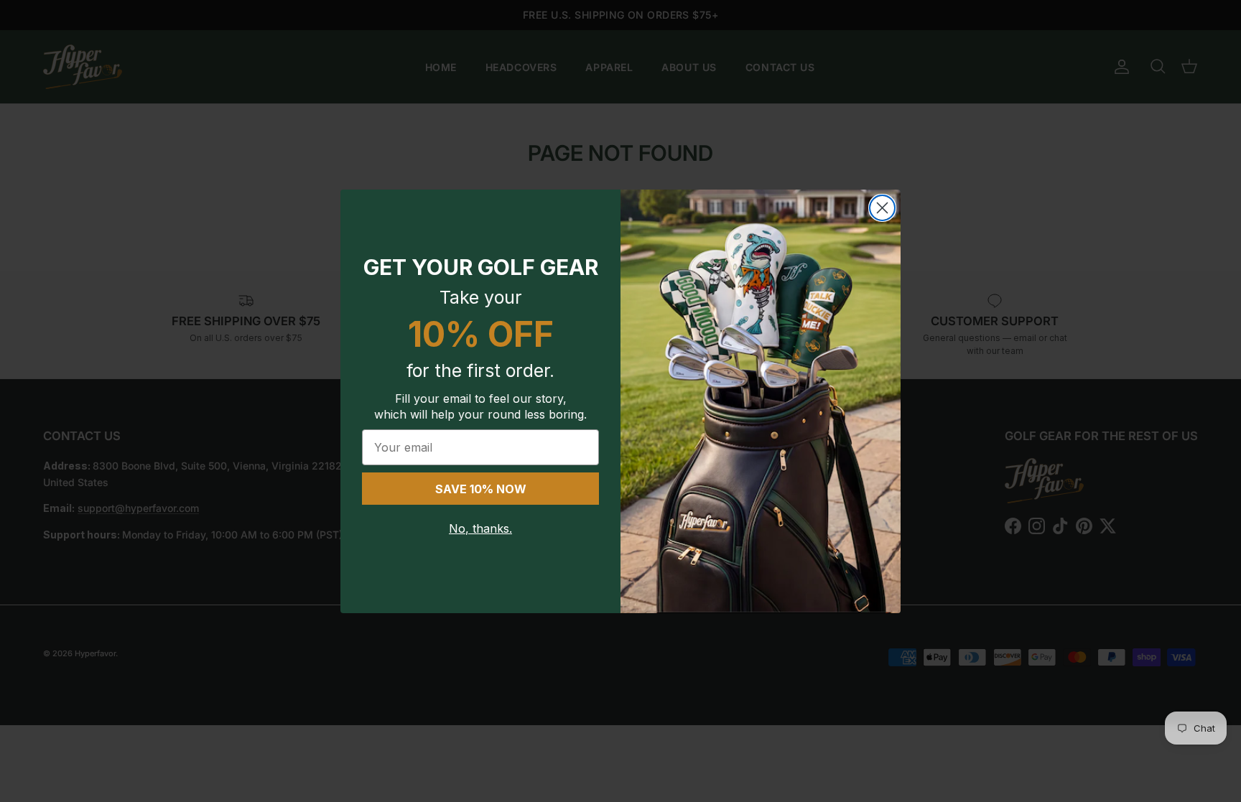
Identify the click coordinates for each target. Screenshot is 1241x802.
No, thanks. (480, 528)
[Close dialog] (882, 207)
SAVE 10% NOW (480, 489)
